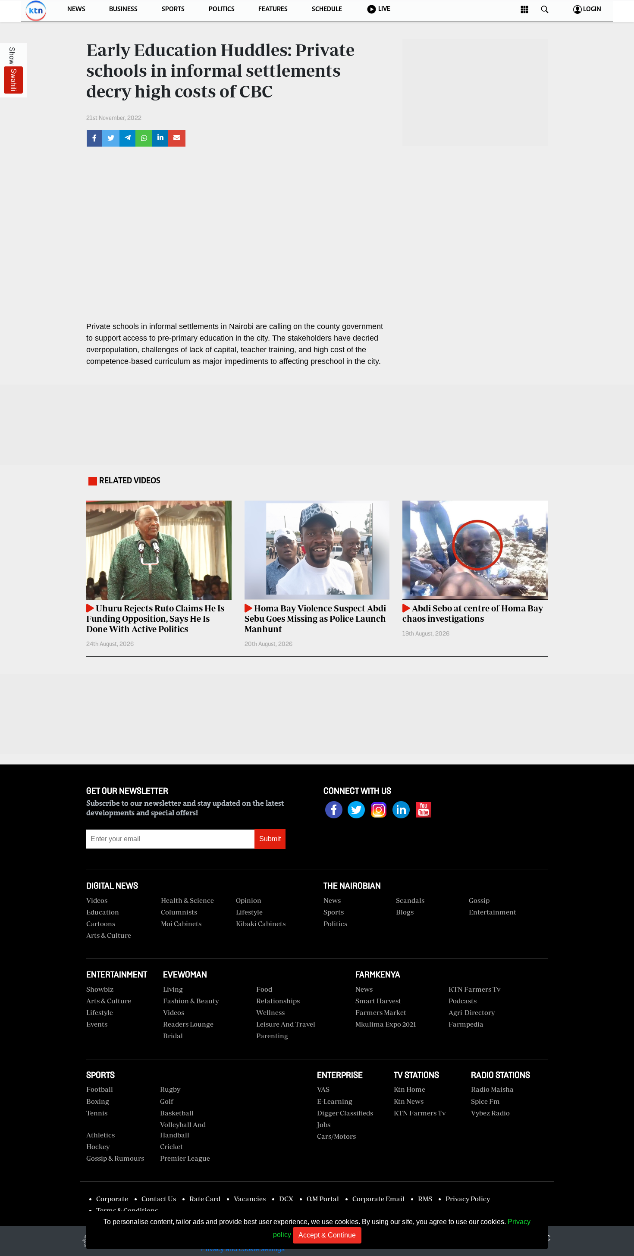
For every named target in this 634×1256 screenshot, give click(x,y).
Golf (166, 1101)
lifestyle (99, 1012)
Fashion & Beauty (191, 1001)
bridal (173, 1036)
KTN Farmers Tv (420, 1113)
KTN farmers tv (474, 989)
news (364, 989)
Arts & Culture (108, 935)
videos (96, 900)
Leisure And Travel (285, 1024)
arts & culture (108, 1001)
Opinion (248, 900)
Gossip (479, 900)
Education (102, 912)
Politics (335, 923)
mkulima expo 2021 (385, 1024)
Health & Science (187, 900)
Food (264, 989)
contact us (158, 1199)
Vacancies (250, 1199)
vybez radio (490, 1113)
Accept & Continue (327, 1235)
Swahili (13, 80)
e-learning (334, 1101)
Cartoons (100, 923)
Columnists (179, 912)
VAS (323, 1089)
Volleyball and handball (183, 1130)
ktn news (409, 1101)
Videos (173, 1012)
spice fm (485, 1101)
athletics (100, 1135)
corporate (112, 1199)
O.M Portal (323, 1199)
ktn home (409, 1089)
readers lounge (188, 1024)
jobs (323, 1124)
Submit (270, 839)
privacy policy (468, 1199)
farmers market (380, 1012)
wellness (270, 1012)
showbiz (99, 989)
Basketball (177, 1113)
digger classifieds (345, 1113)
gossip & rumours (115, 1158)
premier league (185, 1158)
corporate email (378, 1199)
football (99, 1089)
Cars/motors (336, 1136)
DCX (286, 1199)
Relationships (278, 1001)
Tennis (96, 1113)
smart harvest (378, 1001)
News (332, 900)
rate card (204, 1199)
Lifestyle (249, 912)
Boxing (97, 1101)
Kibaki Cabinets (261, 923)
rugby (170, 1089)
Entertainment (492, 912)
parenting (272, 1036)
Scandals (410, 900)
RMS (425, 1199)
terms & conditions (127, 1210)
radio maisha (492, 1089)
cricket (171, 1146)
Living (173, 989)
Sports (333, 912)
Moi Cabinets (181, 923)
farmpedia (466, 1024)
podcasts (463, 1001)
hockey (98, 1146)
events (96, 1024)
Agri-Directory (472, 1012)
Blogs (405, 912)
